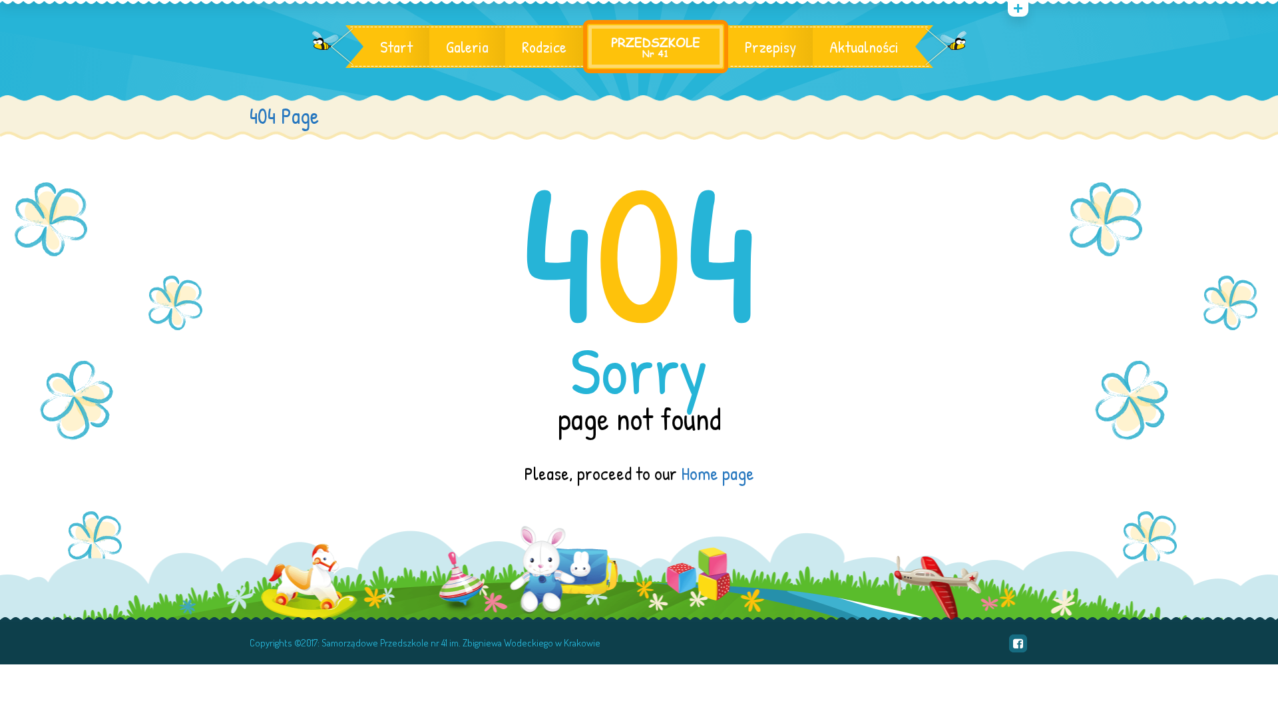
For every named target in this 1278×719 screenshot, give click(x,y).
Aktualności (864, 46)
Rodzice (544, 46)
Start (396, 46)
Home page (717, 473)
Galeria (467, 46)
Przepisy (770, 46)
